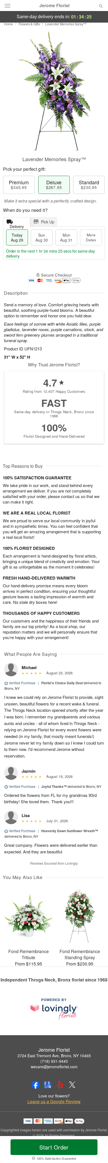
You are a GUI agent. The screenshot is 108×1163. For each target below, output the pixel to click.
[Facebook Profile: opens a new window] (36, 1085)
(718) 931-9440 (54, 1061)
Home (8, 23)
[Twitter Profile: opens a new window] (72, 1085)
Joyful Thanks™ (54, 786)
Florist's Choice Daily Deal (62, 682)
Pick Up (47, 222)
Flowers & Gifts (29, 23)
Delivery (17, 225)
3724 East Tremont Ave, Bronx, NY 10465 (54, 1055)
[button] (96, 1150)
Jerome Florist (54, 5)
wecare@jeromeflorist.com (54, 1066)
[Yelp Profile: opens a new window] (60, 1085)
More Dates (91, 237)
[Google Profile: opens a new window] (48, 1085)
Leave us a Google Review (54, 1102)
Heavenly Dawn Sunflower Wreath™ (69, 830)
